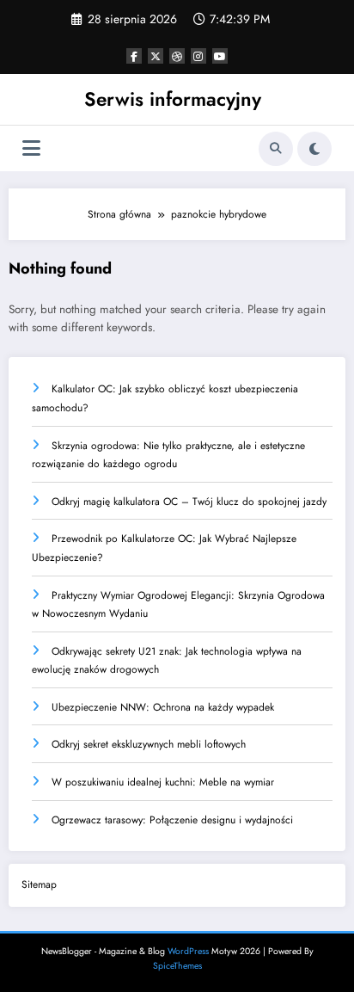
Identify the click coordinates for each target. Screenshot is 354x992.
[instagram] (198, 56)
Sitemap (39, 884)
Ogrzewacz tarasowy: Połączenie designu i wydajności (172, 820)
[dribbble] (177, 56)
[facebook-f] (134, 56)
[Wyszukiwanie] (276, 149)
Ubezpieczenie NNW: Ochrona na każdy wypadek (163, 707)
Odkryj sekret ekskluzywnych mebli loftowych (149, 744)
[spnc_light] (314, 149)
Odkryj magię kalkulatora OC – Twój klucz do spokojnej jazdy (189, 501)
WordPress (188, 951)
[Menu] (31, 148)
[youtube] (220, 56)
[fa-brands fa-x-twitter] (155, 56)
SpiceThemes (177, 965)
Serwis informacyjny (172, 99)
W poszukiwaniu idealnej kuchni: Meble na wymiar (163, 782)
